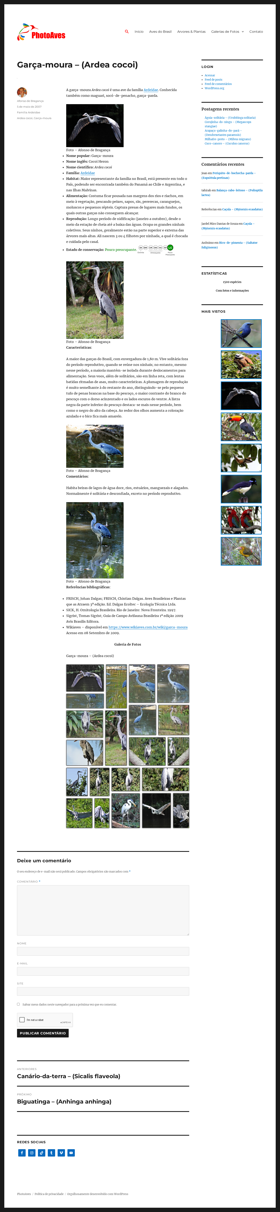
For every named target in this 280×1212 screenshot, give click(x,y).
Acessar (210, 75)
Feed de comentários (218, 84)
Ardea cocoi (25, 118)
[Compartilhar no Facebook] (87, 689)
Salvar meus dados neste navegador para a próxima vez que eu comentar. (70, 1004)
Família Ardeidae (28, 112)
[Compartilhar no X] (82, 689)
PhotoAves (24, 1194)
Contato (256, 32)
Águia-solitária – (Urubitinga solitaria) (230, 118)
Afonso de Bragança (30, 101)
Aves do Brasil (160, 32)
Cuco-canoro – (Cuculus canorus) (227, 143)
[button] (127, 32)
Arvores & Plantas (191, 32)
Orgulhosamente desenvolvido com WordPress (97, 1194)
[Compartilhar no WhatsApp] (92, 689)
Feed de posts (213, 79)
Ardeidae (151, 90)
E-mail (22, 963)
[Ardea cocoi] (127, 125)
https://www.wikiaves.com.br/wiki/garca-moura (148, 627)
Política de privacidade (49, 1194)
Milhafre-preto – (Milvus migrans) (228, 139)
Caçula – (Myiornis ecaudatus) (242, 209)
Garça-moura (42, 118)
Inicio (139, 32)
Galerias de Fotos (225, 32)
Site (20, 983)
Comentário (29, 881)
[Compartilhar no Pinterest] (98, 689)
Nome (22, 943)
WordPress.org (214, 88)
